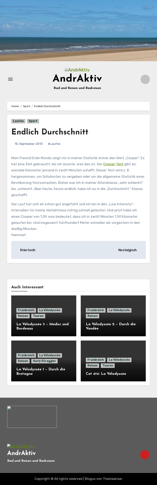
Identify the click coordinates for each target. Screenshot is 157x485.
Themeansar (112, 479)
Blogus (90, 479)
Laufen (18, 121)
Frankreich (26, 310)
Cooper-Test (113, 164)
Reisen (23, 316)
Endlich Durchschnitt (49, 133)
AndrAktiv (77, 79)
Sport (33, 121)
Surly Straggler (44, 361)
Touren (38, 316)
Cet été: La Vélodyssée (106, 374)
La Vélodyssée (49, 310)
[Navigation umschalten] (10, 79)
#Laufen (54, 144)
